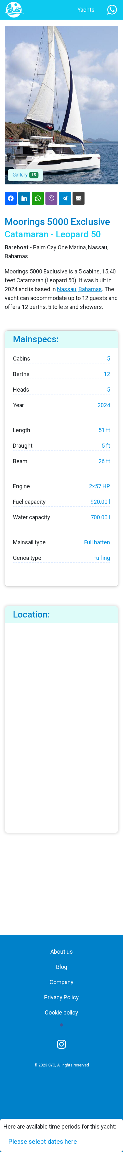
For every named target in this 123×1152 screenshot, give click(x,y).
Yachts (86, 9)
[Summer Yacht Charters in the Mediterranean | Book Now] (14, 9)
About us (61, 951)
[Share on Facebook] (11, 198)
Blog (61, 966)
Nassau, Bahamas (79, 289)
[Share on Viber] (51, 198)
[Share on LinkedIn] (24, 198)
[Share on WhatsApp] (38, 198)
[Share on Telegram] (65, 198)
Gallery (24, 175)
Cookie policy (61, 1012)
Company (61, 982)
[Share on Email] (79, 198)
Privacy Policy (61, 997)
